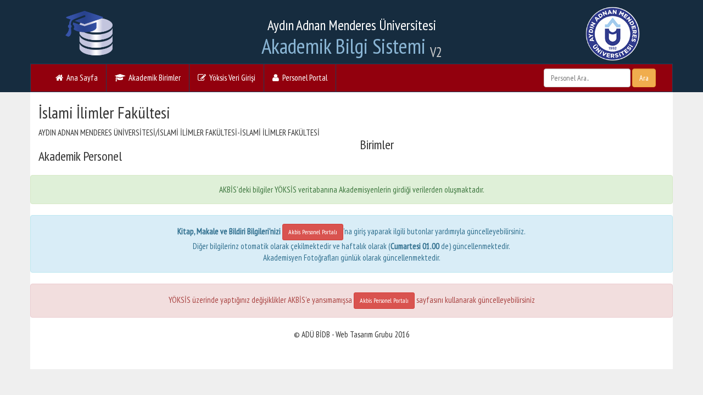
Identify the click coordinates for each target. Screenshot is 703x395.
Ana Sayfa (80, 77)
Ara (644, 78)
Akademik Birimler (153, 77)
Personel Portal (303, 77)
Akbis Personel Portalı (312, 232)
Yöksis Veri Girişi (230, 77)
